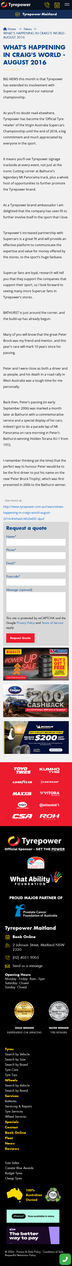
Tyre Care (11, 1070)
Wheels (11, 1080)
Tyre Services (14, 1111)
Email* (11, 563)
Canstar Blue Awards (19, 1168)
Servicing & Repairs (18, 1106)
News (10, 1143)
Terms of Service (52, 623)
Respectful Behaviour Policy (20, 1255)
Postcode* (13, 576)
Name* (11, 537)
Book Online (15, 1132)
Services (12, 1096)
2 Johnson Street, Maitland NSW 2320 (39, 947)
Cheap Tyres (13, 1178)
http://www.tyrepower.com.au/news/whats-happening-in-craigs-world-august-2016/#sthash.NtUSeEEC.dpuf (33, 513)
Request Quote (20, 638)
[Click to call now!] (47, 5)
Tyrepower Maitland (39, 14)
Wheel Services (15, 1117)
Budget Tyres (13, 1173)
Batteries (10, 1101)
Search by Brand (16, 1065)
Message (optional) (19, 590)
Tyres (9, 1049)
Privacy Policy (26, 623)
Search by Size (15, 1059)
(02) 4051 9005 (26, 957)
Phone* (11, 550)
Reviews (12, 1149)
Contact (11, 1127)
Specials (12, 1122)
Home (11, 29)
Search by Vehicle (17, 1054)
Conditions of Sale (53, 1251)
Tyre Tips (11, 1075)
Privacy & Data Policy (28, 1251)
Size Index (12, 1163)
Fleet (9, 1138)
